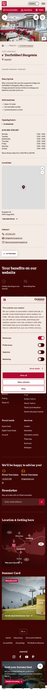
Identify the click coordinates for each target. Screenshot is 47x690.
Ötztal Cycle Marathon (32, 408)
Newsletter (28, 431)
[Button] (41, 502)
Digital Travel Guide (9, 431)
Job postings (20, 643)
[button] (23, 187)
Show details (35, 368)
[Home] (3, 46)
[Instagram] (14, 657)
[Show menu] (43, 3)
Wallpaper (28, 448)
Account (5, 435)
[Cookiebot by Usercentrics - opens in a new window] (34, 299)
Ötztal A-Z (12, 46)
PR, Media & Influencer (35, 643)
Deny (23, 389)
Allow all (23, 375)
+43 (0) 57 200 (7, 479)
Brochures (28, 443)
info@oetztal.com (27, 479)
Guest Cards (6, 426)
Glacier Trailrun (29, 403)
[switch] (41, 345)
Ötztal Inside (8, 420)
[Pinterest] (33, 657)
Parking (4, 398)
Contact (27, 426)
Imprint (8, 638)
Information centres (31, 435)
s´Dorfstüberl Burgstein (25, 46)
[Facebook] (20, 657)
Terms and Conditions (33, 638)
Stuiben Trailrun (30, 399)
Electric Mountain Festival (33, 412)
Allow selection (23, 382)
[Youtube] (27, 657)
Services (28, 420)
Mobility (5, 394)
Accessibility (8, 643)
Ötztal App (28, 439)
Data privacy (18, 638)
